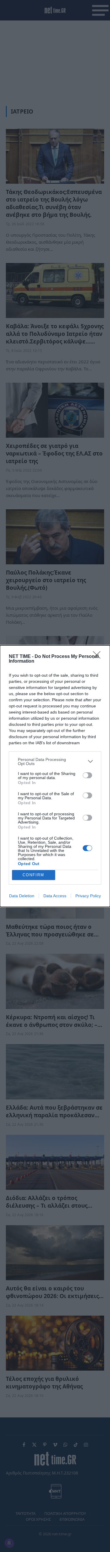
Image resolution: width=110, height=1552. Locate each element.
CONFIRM (33, 875)
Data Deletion (21, 895)
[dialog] (55, 776)
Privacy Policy (88, 895)
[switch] (87, 775)
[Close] (98, 656)
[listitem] (55, 761)
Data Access (54, 895)
